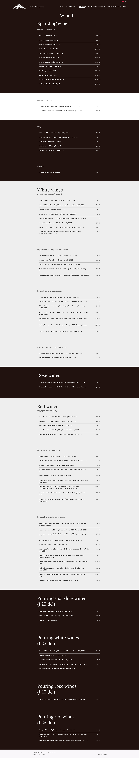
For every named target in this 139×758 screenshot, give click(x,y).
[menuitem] (61, 7)
